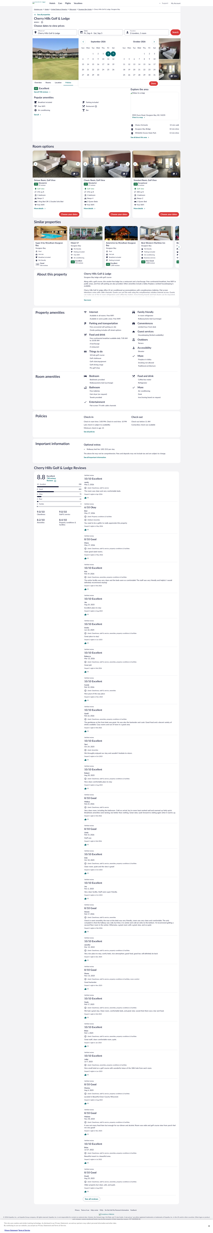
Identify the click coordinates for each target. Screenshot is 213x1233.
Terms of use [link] (85, 1210)
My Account (175, 3)
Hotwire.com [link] (38, 9)
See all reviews (91, 1199)
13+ (175, 76)
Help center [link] (94, 1210)
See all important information (95, 457)
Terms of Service (24, 1230)
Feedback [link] (133, 1210)
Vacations (78, 3)
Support (165, 3)
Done (153, 84)
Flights (68, 3)
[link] (38, 82)
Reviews (50, 481)
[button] (93, 53)
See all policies (89, 432)
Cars (60, 3)
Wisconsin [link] (72, 9)
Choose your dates (69, 214)
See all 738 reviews (41, 92)
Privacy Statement (11, 1230)
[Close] (209, 1226)
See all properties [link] (43, 15)
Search (175, 32)
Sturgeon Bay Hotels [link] (85, 9)
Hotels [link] (47, 9)
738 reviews (51, 478)
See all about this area (139, 137)
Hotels (52, 3)
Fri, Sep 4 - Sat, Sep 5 (93, 33)
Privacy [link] (77, 1210)
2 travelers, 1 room (138, 33)
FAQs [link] (101, 1210)
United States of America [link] (59, 9)
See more (87, 300)
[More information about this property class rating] (41, 22)
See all (36, 115)
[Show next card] (179, 247)
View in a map (137, 117)
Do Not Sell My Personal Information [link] (117, 1210)
